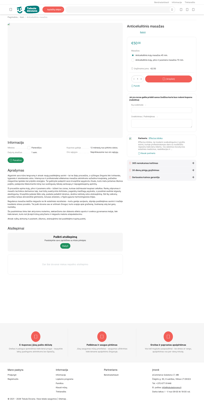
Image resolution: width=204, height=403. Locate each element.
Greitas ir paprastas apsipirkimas (168, 344)
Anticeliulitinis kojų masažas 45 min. (151, 55)
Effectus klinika (156, 138)
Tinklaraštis (190, 2)
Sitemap (62, 399)
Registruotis (13, 379)
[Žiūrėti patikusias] (181, 10)
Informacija (177, 2)
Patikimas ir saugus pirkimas (102, 344)
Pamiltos (59, 383)
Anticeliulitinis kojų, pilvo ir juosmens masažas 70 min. (160, 60)
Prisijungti (12, 375)
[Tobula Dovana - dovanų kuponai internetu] (28, 9)
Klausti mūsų (61, 387)
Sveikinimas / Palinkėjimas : (144, 116)
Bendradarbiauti (161, 2)
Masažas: (135, 50)
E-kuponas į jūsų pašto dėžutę (35, 344)
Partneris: (143, 138)
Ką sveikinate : (138, 105)
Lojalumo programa (64, 379)
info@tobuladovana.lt (171, 387)
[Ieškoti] (172, 9)
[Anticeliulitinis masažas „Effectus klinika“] (65, 80)
